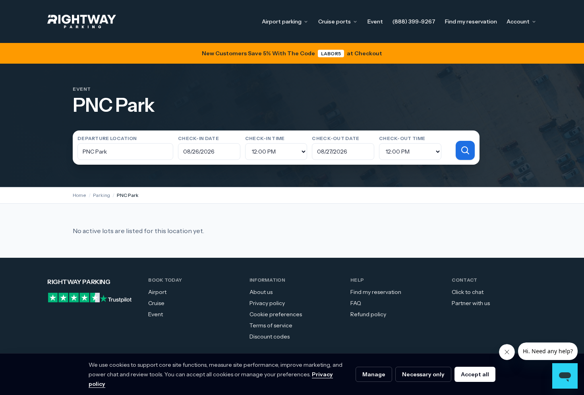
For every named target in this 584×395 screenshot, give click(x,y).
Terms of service (270, 325)
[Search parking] (465, 150)
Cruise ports (334, 21)
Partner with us (471, 303)
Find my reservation (471, 21)
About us (261, 292)
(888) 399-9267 (414, 21)
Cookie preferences (275, 314)
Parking (101, 195)
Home (79, 195)
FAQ (355, 303)
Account (518, 21)
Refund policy (368, 314)
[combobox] (125, 151)
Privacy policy (267, 303)
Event (375, 21)
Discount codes (269, 336)
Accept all (475, 374)
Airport (157, 292)
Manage (373, 374)
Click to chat (467, 292)
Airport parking (282, 21)
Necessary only (423, 374)
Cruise (156, 303)
